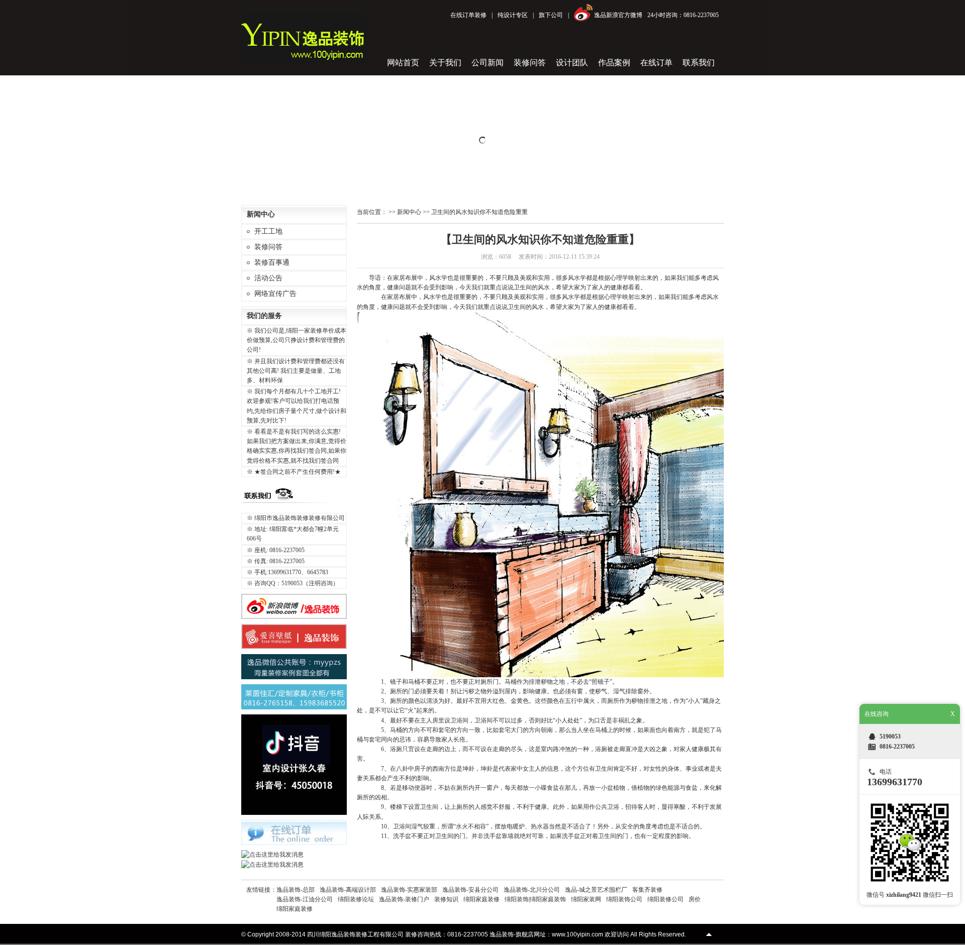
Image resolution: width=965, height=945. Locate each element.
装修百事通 (272, 262)
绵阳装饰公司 (624, 899)
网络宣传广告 (275, 293)
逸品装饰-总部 (295, 889)
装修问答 (530, 62)
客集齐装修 (647, 889)
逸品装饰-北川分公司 (532, 889)
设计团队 (572, 62)
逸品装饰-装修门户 (404, 899)
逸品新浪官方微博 (618, 15)
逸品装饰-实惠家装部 (409, 889)
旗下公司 (551, 15)
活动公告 (268, 278)
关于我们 (445, 62)
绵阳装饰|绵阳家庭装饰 (535, 899)
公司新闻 (487, 62)
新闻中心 (409, 212)
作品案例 (614, 62)
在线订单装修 (468, 15)
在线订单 (656, 62)
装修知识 (446, 899)
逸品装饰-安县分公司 (470, 889)
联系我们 (699, 62)
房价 (695, 899)
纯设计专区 (513, 15)
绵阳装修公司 (665, 899)
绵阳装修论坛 (356, 899)
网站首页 (403, 62)
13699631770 (894, 781)
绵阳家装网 (586, 899)
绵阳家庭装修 (481, 899)
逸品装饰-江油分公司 (304, 899)
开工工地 (268, 231)
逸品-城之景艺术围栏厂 (596, 889)
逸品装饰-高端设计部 (348, 889)
